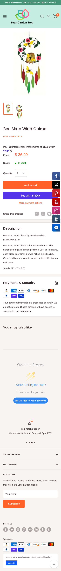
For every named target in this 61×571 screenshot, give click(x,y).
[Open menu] (5, 16)
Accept (11, 563)
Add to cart (30, 185)
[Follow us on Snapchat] (42, 529)
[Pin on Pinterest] (43, 214)
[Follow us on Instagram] (18, 529)
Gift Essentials (12, 136)
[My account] (48, 16)
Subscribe (14, 503)
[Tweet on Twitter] (49, 214)
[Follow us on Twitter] (11, 529)
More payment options (30, 203)
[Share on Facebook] (37, 214)
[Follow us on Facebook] (5, 529)
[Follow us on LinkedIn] (36, 529)
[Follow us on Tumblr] (49, 529)
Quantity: (8, 173)
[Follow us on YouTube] (30, 529)
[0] (55, 16)
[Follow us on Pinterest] (24, 529)
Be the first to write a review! (30, 400)
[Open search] (42, 16)
